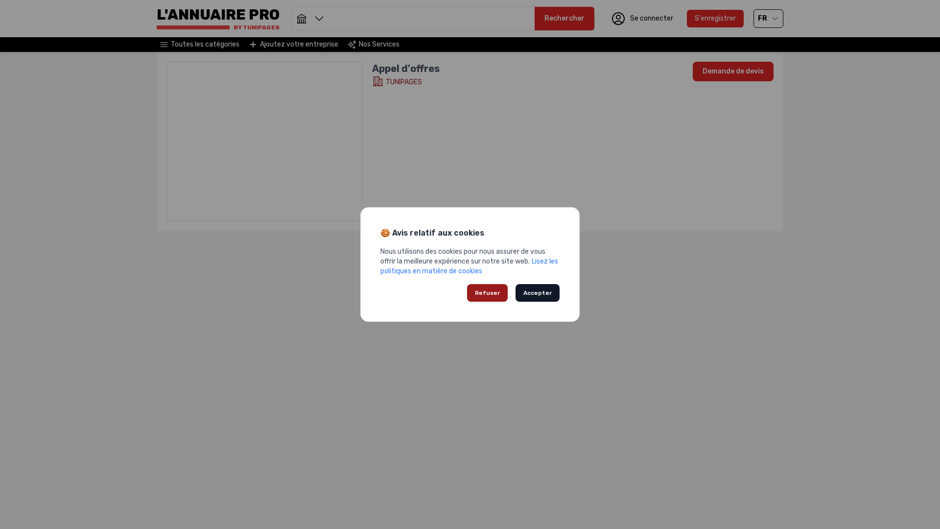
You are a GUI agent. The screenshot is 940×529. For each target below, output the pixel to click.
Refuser (487, 292)
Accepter (537, 292)
